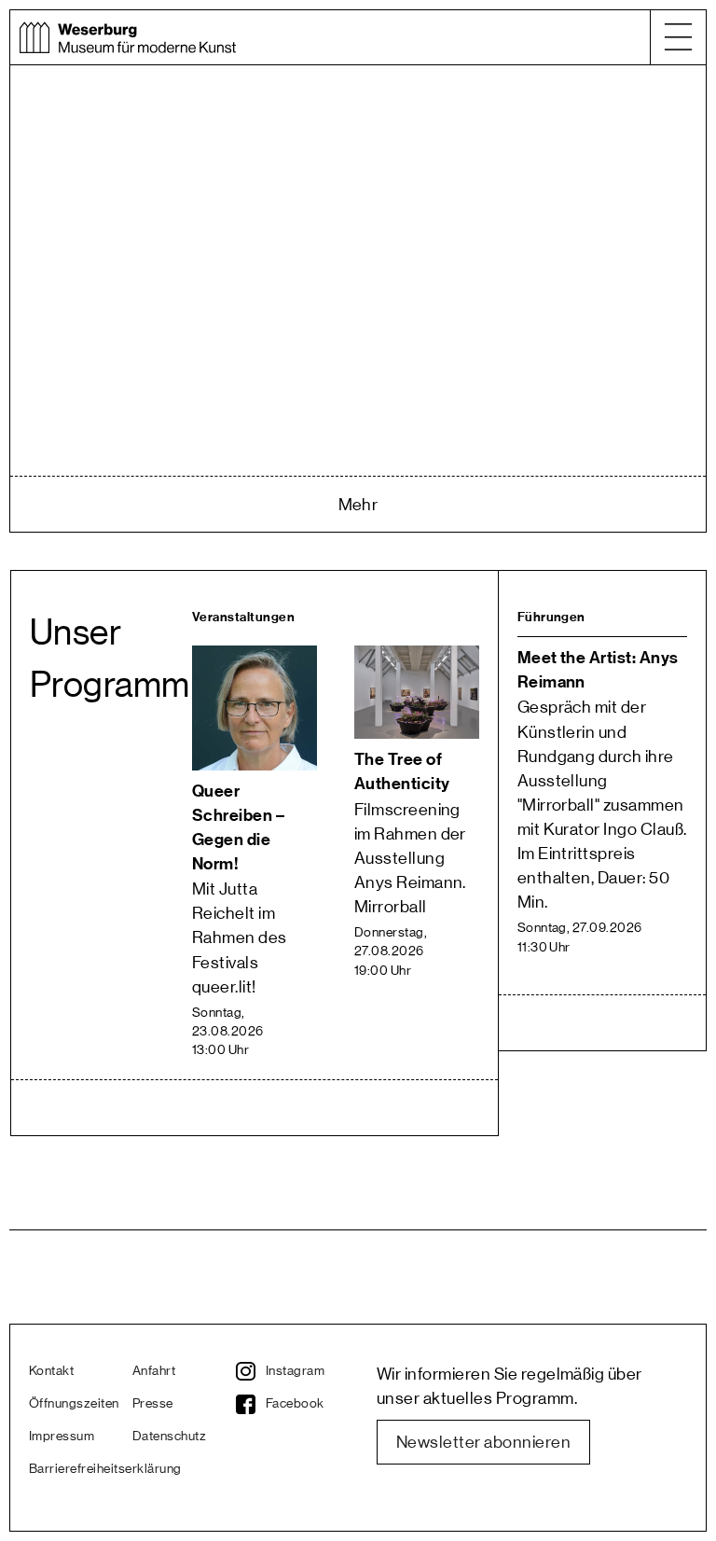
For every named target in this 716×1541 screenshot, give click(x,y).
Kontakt (51, 1371)
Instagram (295, 1371)
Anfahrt (153, 1371)
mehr (358, 504)
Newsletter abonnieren (483, 1442)
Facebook (295, 1403)
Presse (152, 1403)
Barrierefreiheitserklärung (80, 1469)
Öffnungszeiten (74, 1403)
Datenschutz (169, 1436)
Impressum (61, 1436)
